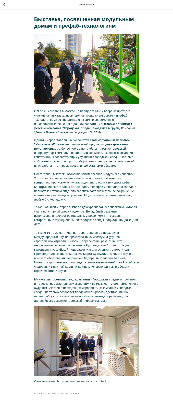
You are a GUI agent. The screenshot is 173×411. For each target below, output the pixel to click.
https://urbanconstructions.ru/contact (81, 381)
